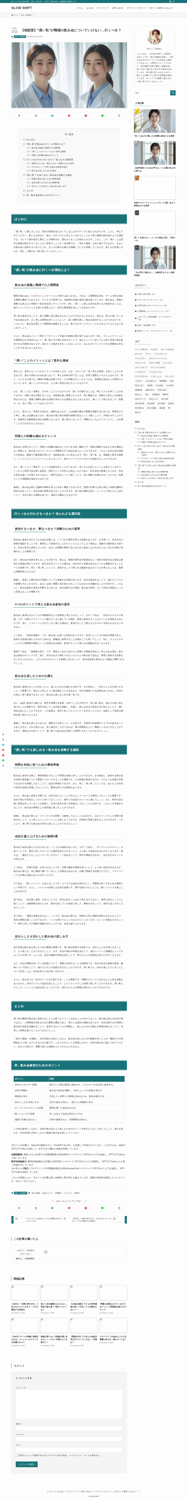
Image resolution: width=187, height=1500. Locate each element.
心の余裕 (159, 385)
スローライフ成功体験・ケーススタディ (154, 318)
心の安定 (169, 385)
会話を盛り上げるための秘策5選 (46, 182)
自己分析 (164, 399)
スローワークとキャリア (150, 300)
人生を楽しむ (151, 381)
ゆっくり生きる (167, 349)
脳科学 (165, 394)
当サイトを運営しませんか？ (126, 1491)
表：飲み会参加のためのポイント (43, 195)
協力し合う (139, 385)
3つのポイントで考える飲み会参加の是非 (49, 167)
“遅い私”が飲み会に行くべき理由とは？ (46, 144)
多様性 (150, 385)
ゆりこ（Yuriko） (26, 1258)
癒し (147, 394)
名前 (19, 1424)
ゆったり (138, 354)
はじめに (31, 139)
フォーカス (167, 363)
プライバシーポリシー (103, 1491)
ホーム (51, 1491)
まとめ (30, 190)
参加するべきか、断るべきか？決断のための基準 (53, 163)
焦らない (138, 394)
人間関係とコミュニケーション (153, 311)
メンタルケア (140, 372)
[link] (46, 1252)
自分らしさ (153, 399)
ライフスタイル (141, 376)
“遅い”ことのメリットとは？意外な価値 (49, 151)
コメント (21, 1387)
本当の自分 (162, 390)
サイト (18, 1445)
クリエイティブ (160, 354)
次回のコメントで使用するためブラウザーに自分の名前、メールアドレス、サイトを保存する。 (60, 1455)
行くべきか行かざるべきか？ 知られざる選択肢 (50, 159)
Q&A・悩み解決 (20, 36)
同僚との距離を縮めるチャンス (45, 155)
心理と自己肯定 (146, 294)
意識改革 (138, 390)
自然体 (76, 1193)
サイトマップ (72, 1491)
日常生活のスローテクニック (152, 305)
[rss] (170, 1)
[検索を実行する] (173, 92)
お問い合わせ (86, 1491)
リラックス (68, 1193)
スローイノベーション (158, 358)
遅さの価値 (36, 1193)
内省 (171, 381)
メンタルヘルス (155, 372)
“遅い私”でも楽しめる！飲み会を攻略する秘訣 (49, 175)
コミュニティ (140, 358)
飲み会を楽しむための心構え (44, 171)
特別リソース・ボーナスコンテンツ (154, 331)
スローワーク (140, 363)
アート (148, 354)
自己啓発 (150, 403)
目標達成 (155, 394)
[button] (19, 115)
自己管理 (161, 403)
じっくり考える (141, 349)
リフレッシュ (156, 376)
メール (20, 1434)
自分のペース (47, 1193)
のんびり (154, 349)
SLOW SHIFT (21, 8)
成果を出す (150, 390)
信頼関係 (163, 381)
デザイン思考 (154, 363)
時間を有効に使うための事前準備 (46, 179)
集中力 (137, 412)
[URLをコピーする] (119, 115)
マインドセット (141, 367)
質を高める (139, 408)
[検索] (174, 1)
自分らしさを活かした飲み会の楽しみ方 (49, 186)
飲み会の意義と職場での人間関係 (46, 148)
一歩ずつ (138, 381)
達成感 (162, 408)
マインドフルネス (158, 367)
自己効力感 (139, 403)
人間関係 (58, 1193)
